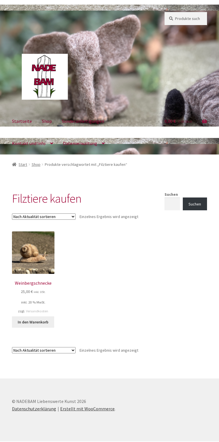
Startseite (22, 121)
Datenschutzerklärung (34, 409)
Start (23, 164)
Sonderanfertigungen (83, 121)
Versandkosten (37, 311)
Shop (47, 121)
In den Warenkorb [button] (33, 322)
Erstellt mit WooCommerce (87, 409)
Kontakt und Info (29, 143)
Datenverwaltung (80, 143)
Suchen (171, 194)
